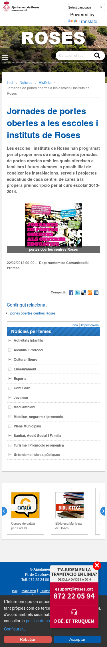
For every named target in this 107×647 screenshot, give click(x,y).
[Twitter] (77, 293)
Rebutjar (27, 639)
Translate (87, 21)
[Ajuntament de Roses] (53, 39)
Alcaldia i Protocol (28, 349)
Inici (10, 82)
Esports (20, 378)
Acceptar (77, 639)
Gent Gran (22, 387)
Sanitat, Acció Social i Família (37, 435)
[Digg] (96, 293)
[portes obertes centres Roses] (53, 225)
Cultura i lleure (25, 359)
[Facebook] (71, 293)
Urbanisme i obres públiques (37, 454)
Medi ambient (24, 406)
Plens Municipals (27, 426)
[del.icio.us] (83, 293)
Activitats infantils (28, 340)
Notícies (26, 82)
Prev (6, 511)
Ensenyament (25, 369)
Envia (74, 325)
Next (100, 511)
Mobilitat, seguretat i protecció (38, 416)
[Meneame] (90, 293)
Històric (45, 82)
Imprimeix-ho (90, 325)
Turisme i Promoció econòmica (39, 445)
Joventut (21, 397)
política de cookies (42, 620)
